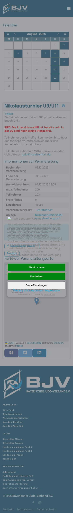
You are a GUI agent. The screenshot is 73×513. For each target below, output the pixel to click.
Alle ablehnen (36, 276)
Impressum (52, 290)
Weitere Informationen (28, 290)
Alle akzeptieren (36, 267)
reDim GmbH (49, 295)
